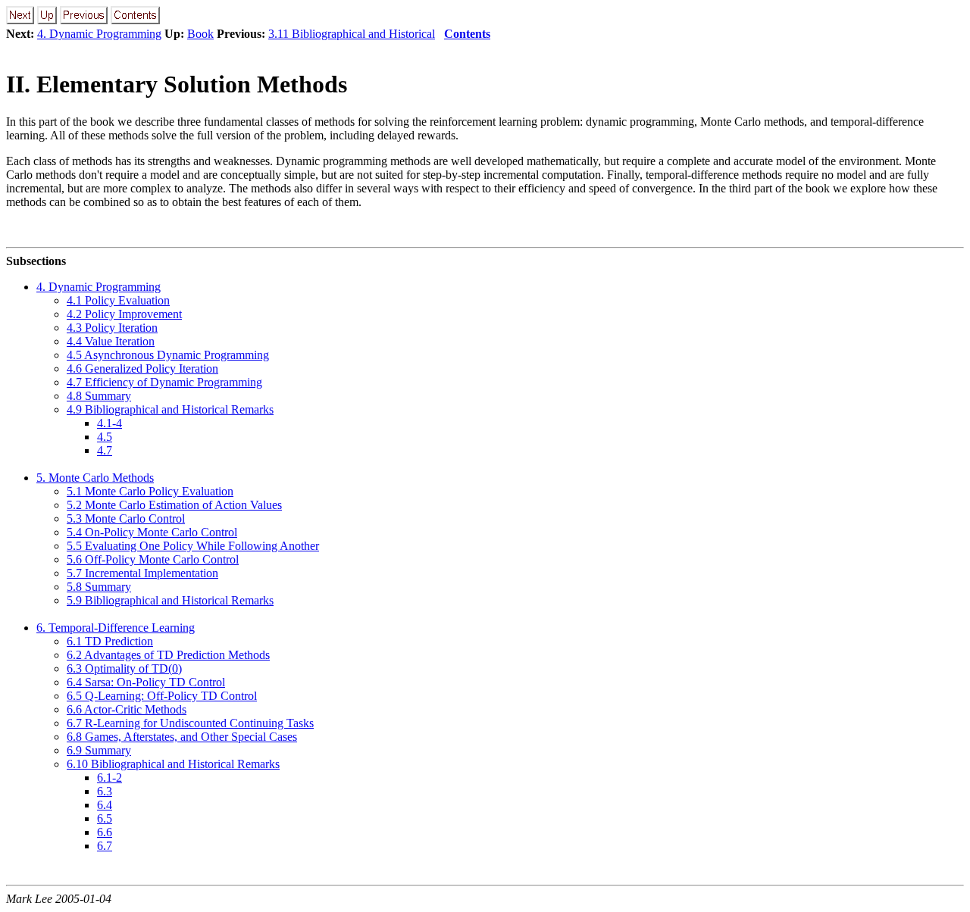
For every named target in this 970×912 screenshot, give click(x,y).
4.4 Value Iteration (111, 341)
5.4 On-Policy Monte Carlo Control (152, 532)
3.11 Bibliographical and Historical (351, 33)
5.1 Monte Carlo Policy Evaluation (150, 491)
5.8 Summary (99, 586)
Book (200, 33)
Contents (467, 33)
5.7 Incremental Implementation (142, 573)
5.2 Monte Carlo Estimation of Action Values (174, 504)
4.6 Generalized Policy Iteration (142, 368)
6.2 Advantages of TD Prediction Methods (168, 654)
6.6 (104, 832)
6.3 (104, 791)
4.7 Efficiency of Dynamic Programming (164, 382)
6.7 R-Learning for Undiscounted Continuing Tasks (190, 723)
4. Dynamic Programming (99, 33)
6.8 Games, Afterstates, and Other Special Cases (182, 736)
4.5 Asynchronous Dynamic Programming (168, 354)
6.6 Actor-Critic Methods (126, 709)
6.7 (104, 845)
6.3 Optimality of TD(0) (124, 668)
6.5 (104, 818)
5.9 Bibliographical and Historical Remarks (170, 600)
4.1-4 (109, 423)
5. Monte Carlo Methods (95, 477)
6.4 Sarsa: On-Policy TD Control (146, 682)
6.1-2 (109, 777)
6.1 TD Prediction (110, 641)
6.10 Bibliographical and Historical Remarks (173, 763)
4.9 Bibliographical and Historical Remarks (170, 409)
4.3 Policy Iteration (112, 327)
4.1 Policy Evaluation (118, 300)
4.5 (104, 436)
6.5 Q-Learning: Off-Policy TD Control (162, 695)
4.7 (104, 450)
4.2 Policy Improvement (124, 314)
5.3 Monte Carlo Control (126, 518)
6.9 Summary (99, 750)
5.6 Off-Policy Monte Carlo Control (153, 559)
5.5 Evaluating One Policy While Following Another (193, 545)
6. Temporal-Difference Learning (115, 627)
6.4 (104, 804)
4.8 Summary (99, 395)
